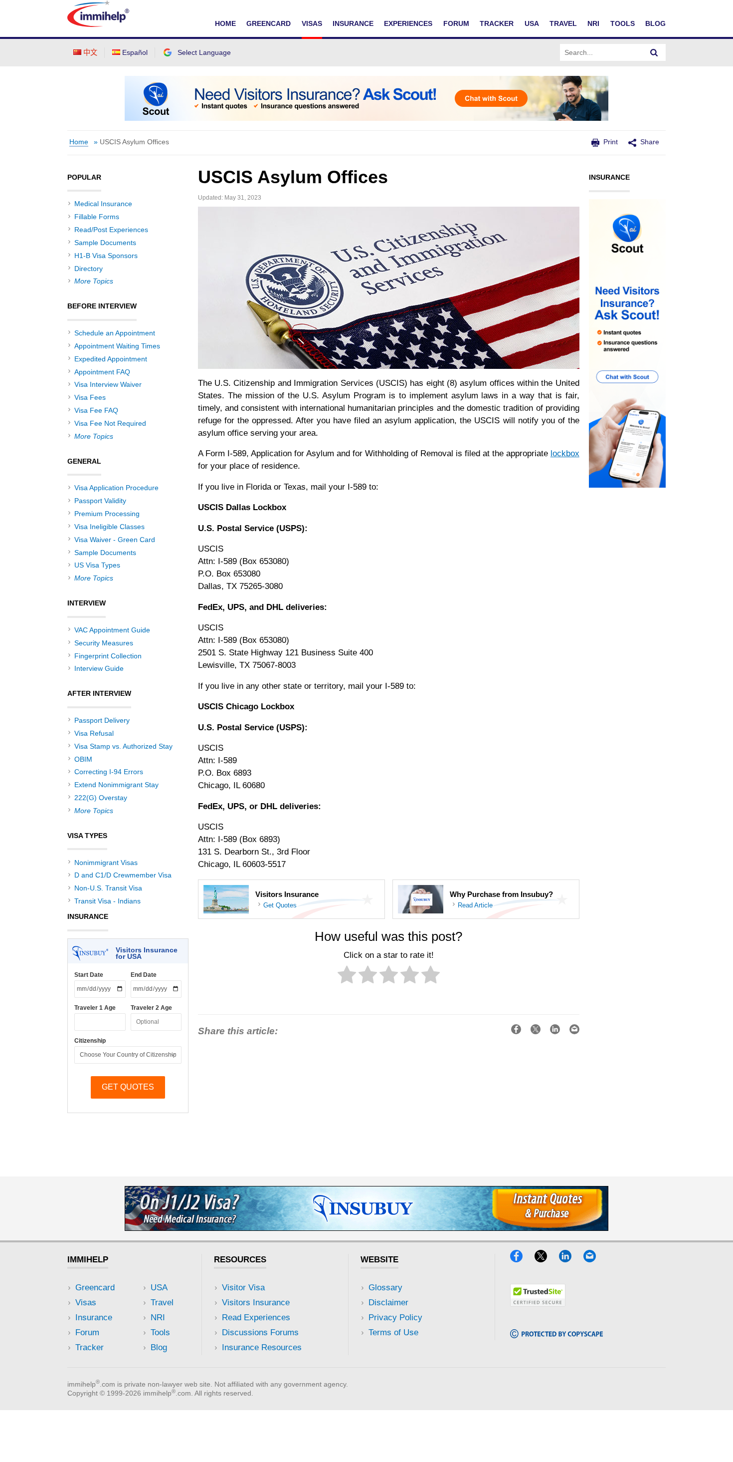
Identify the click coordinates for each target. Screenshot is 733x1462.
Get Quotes (280, 905)
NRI (593, 23)
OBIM (83, 759)
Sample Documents (105, 243)
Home (225, 23)
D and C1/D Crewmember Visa (123, 875)
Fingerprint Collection (108, 656)
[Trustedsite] (537, 1303)
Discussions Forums (260, 1332)
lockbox (564, 453)
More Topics (93, 281)
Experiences (408, 23)
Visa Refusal (94, 733)
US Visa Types (97, 565)
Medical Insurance (103, 204)
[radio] (347, 976)
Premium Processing (107, 514)
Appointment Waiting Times (117, 346)
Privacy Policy (395, 1317)
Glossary (385, 1287)
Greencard (268, 23)
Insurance (353, 23)
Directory (88, 269)
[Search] (654, 52)
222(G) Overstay (100, 798)
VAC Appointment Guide (112, 630)
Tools (622, 23)
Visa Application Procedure (116, 488)
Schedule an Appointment (114, 333)
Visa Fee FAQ (96, 410)
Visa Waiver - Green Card (114, 540)
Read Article (475, 905)
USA (532, 23)
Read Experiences (256, 1317)
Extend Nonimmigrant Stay (116, 785)
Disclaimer (388, 1302)
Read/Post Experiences (111, 230)
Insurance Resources (262, 1347)
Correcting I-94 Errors (108, 772)
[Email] (594, 1259)
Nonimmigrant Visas (106, 863)
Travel (563, 23)
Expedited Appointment (110, 359)
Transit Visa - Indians (107, 901)
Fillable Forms (96, 217)
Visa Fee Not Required (110, 423)
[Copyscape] (556, 1335)
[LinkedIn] (570, 1259)
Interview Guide (99, 668)
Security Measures (103, 643)
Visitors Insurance (256, 1302)
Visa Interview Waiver (108, 384)
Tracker (497, 23)
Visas (312, 23)
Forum (456, 23)
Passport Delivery (102, 720)
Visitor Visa (243, 1287)
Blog (655, 23)
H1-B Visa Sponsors (106, 256)
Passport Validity (100, 501)
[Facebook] (521, 1259)
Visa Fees (90, 397)
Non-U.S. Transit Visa (108, 888)
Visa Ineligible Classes (109, 527)
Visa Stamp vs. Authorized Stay (123, 746)
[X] (545, 1259)
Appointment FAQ (102, 372)
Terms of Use (393, 1332)
